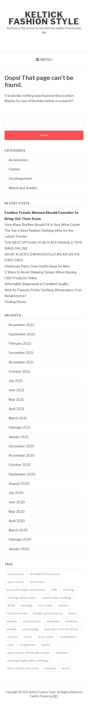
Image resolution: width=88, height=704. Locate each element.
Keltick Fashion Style (44, 18)
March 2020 (18, 530)
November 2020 (22, 455)
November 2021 (21, 362)
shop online (46, 637)
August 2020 (19, 484)
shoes (27, 637)
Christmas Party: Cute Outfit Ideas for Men (37, 266)
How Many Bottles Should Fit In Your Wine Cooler (42, 225)
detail (11, 605)
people (12, 629)
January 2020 (19, 549)
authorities (37, 582)
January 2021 (19, 437)
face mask (45, 605)
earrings (26, 605)
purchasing (30, 629)
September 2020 (22, 474)
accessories (15, 574)
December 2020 (21, 446)
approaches (15, 582)
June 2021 (16, 390)
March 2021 (18, 418)
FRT (55, 696)
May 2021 (16, 400)
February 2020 (20, 539)
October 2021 (19, 372)
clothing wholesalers (21, 597)
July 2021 (16, 381)
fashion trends (17, 613)
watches (62, 652)
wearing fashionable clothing (27, 660)
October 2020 (20, 465)
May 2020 (17, 512)
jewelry (12, 621)
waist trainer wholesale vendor (28, 652)
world (65, 668)
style (10, 645)
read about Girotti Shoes (61, 629)
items (72, 613)
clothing (68, 590)
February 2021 (20, 427)
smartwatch (68, 637)
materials (53, 621)
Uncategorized (20, 179)
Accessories (18, 160)
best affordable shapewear (26, 590)
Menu (46, 59)
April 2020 (17, 521)
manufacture (32, 621)
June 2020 (17, 502)
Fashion (14, 169)
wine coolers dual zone (23, 668)
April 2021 (16, 409)
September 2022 (22, 334)
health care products (48, 613)
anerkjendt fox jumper (45, 574)
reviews (12, 637)
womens (50, 668)
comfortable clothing (56, 597)
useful (45, 645)
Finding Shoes (15, 302)
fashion (63, 605)
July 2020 (16, 493)
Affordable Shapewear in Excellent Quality (37, 284)
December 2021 (21, 353)
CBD (54, 590)
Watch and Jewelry (23, 188)
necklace (71, 621)
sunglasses (27, 645)
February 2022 (20, 343)
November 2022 (21, 325)
